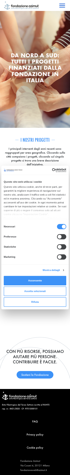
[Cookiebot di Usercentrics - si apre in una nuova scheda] (52, 170)
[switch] (61, 236)
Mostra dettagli (51, 270)
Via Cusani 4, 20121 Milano (35, 465)
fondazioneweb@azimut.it (33, 470)
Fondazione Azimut (30, 460)
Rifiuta (35, 302)
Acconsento (35, 280)
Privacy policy (35, 434)
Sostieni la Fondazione (35, 374)
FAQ (35, 421)
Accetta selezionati (35, 291)
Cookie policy (35, 447)
